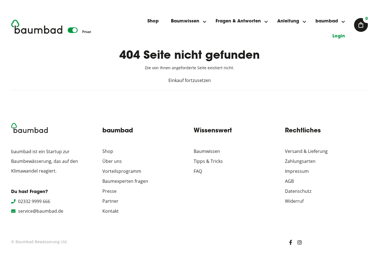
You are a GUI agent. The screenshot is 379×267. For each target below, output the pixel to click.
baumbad (326, 21)
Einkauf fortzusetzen (189, 80)
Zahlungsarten (300, 161)
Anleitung (288, 21)
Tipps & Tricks (208, 161)
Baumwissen (185, 21)
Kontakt (110, 211)
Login (338, 36)
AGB (289, 181)
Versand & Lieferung (306, 151)
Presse (109, 191)
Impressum (297, 171)
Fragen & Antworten (238, 21)
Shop (153, 21)
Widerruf (294, 201)
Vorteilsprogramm (121, 171)
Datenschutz (298, 191)
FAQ (198, 171)
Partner (110, 201)
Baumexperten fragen (125, 181)
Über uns (112, 161)
